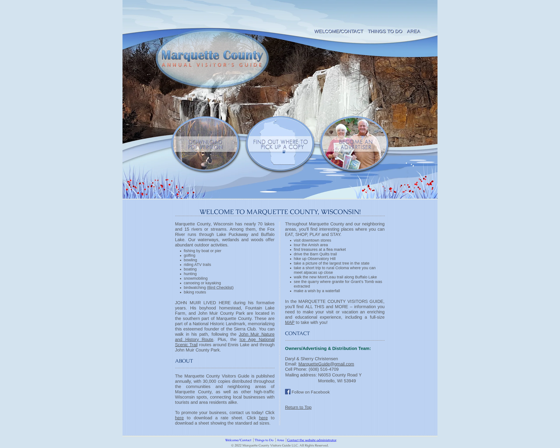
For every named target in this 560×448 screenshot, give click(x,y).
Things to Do (385, 31)
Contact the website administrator (311, 440)
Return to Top (298, 407)
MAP (289, 322)
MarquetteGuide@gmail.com (326, 364)
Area (413, 31)
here (179, 417)
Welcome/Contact (338, 31)
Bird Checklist (220, 287)
